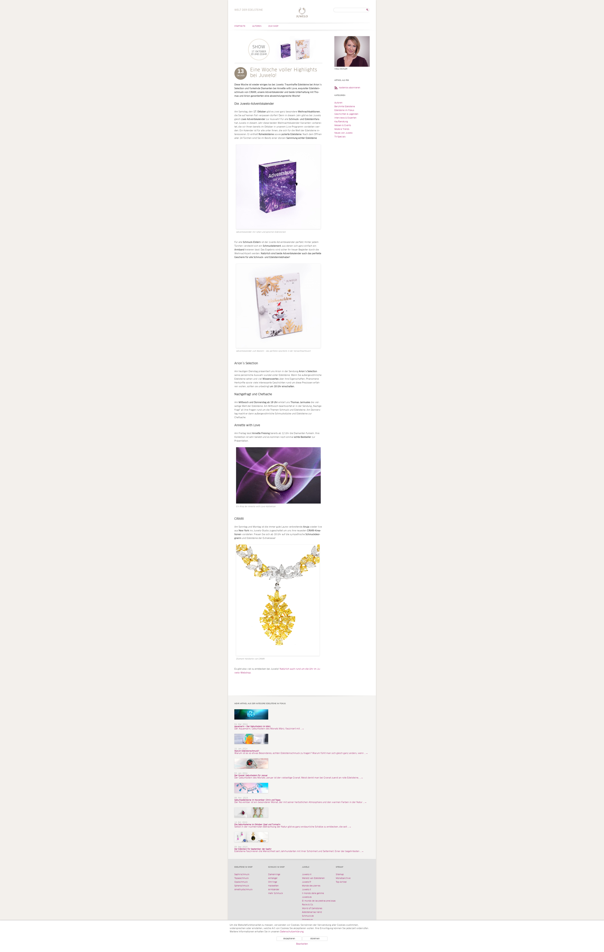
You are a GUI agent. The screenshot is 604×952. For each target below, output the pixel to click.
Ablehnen (315, 939)
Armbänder (273, 890)
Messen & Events (342, 126)
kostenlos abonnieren (349, 88)
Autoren (256, 26)
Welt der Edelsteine (302, 12)
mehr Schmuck (275, 893)
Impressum (307, 920)
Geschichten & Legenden (346, 114)
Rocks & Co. (307, 905)
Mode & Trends (341, 129)
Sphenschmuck (241, 886)
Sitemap (340, 875)
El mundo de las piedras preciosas (319, 901)
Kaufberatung (341, 122)
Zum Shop (273, 26)
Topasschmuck (241, 878)
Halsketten (273, 886)
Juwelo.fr (306, 882)
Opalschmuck (241, 882)
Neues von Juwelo (343, 133)
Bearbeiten (302, 944)
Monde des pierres (311, 886)
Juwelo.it (306, 890)
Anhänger (273, 878)
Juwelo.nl (306, 875)
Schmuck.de (308, 916)
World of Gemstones (312, 909)
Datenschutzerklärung (292, 932)
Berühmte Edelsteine (344, 107)
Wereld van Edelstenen (313, 878)
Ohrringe (272, 882)
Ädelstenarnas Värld (312, 912)
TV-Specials (339, 137)
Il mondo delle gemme (313, 893)
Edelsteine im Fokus (344, 110)
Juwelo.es (307, 897)
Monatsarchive (343, 878)
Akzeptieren (289, 939)
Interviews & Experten (345, 118)
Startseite (239, 26)
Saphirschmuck (241, 875)
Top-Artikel (341, 882)
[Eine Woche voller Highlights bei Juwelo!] (278, 66)
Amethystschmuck (243, 890)
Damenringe (274, 875)
